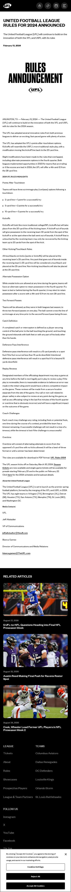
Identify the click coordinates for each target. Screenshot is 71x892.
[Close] (65, 854)
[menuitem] (19, 772)
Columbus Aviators (47, 753)
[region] (35, 870)
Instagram (17, 817)
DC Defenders (44, 770)
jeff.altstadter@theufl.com (15, 532)
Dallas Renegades (46, 761)
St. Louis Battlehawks (48, 796)
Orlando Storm (44, 788)
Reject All (35, 876)
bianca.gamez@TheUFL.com (16, 553)
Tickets (8, 753)
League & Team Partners (18, 796)
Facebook (17, 841)
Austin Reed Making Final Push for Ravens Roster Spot (33, 677)
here (10, 474)
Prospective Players (15, 788)
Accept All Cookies (35, 885)
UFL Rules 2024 (58, 457)
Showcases (10, 779)
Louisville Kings (45, 779)
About (7, 761)
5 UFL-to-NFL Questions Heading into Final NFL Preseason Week (32, 626)
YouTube (17, 833)
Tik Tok (17, 849)
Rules (6, 770)
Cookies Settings (35, 866)
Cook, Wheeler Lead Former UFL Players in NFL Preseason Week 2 (32, 728)
